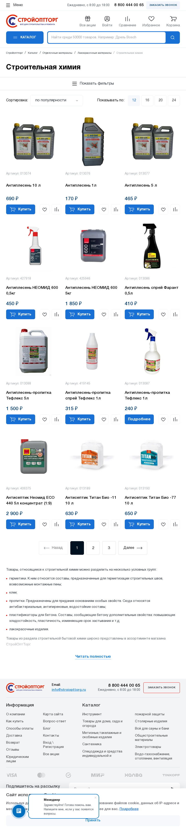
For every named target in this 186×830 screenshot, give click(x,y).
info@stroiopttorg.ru (69, 689)
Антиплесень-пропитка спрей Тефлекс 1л (87, 395)
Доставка (14, 735)
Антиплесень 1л (80, 185)
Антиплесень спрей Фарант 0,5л (152, 290)
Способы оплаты (19, 728)
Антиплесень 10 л (23, 185)
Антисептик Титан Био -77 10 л (150, 500)
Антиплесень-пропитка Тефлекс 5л (28, 395)
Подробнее (139, 419)
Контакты (51, 735)
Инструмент (92, 714)
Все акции (51, 754)
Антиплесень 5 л (141, 185)
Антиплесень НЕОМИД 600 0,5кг (32, 290)
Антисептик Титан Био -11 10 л (91, 500)
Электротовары (148, 747)
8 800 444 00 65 (124, 686)
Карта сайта (53, 714)
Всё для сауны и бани (152, 728)
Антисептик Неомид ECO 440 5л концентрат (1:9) (30, 500)
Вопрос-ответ (54, 721)
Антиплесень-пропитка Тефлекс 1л (147, 395)
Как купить (15, 721)
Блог (47, 728)
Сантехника (91, 744)
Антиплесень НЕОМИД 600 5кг (91, 290)
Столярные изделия (151, 721)
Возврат (13, 742)
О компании (15, 714)
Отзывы (12, 749)
